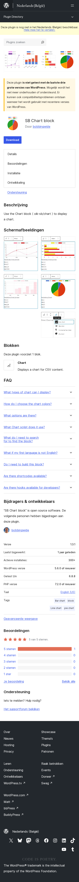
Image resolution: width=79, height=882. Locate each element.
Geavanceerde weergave (21, 619)
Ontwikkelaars (13, 776)
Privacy (9, 751)
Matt (9, 802)
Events (46, 770)
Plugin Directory (13, 16)
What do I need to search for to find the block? (21, 439)
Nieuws (8, 738)
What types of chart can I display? (27, 392)
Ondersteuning (17, 192)
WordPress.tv (15, 783)
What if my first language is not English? (31, 453)
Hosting (9, 745)
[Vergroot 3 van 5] (70, 241)
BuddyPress (14, 815)
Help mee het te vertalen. (39, 29)
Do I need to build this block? (24, 464)
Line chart (56, 608)
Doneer (48, 776)
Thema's (47, 738)
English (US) (68, 592)
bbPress (11, 808)
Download (12, 139)
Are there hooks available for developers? (32, 487)
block (71, 600)
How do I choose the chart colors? (28, 404)
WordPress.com (16, 795)
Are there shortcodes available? (25, 476)
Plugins (46, 745)
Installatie (14, 173)
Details (12, 154)
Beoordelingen (17, 163)
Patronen (47, 751)
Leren (7, 763)
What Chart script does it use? (24, 427)
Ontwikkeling (16, 182)
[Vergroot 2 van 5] (33, 279)
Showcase (48, 732)
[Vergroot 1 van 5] (33, 241)
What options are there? (20, 415)
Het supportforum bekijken (22, 709)
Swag (47, 783)
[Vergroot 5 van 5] (70, 317)
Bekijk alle (68, 681)
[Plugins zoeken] (42, 42)
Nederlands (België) (25, 831)
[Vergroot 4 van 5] (70, 279)
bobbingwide (41, 126)
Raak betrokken (52, 763)
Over (7, 732)
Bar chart (60, 600)
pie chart (69, 608)
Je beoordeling (14, 681)
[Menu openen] (73, 5)
